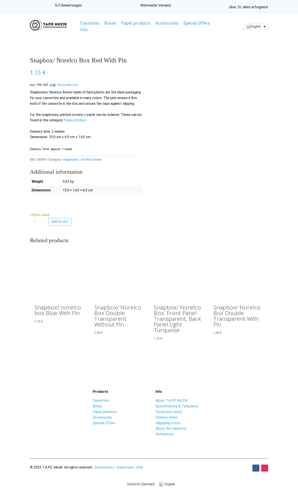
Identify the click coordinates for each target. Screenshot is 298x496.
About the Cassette (171, 428)
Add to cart (59, 221)
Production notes (169, 412)
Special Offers (196, 24)
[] (243, 402)
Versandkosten (68, 85)
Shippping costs (168, 423)
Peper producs (75, 120)
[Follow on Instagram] (264, 468)
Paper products (136, 24)
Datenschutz (104, 467)
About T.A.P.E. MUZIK (172, 400)
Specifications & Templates (177, 406)
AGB (139, 467)
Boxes (110, 24)
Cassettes (89, 24)
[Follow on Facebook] (255, 468)
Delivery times (167, 417)
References (165, 434)
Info (84, 30)
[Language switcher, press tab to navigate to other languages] (256, 27)
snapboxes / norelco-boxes (82, 159)
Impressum (125, 467)
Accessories (166, 24)
